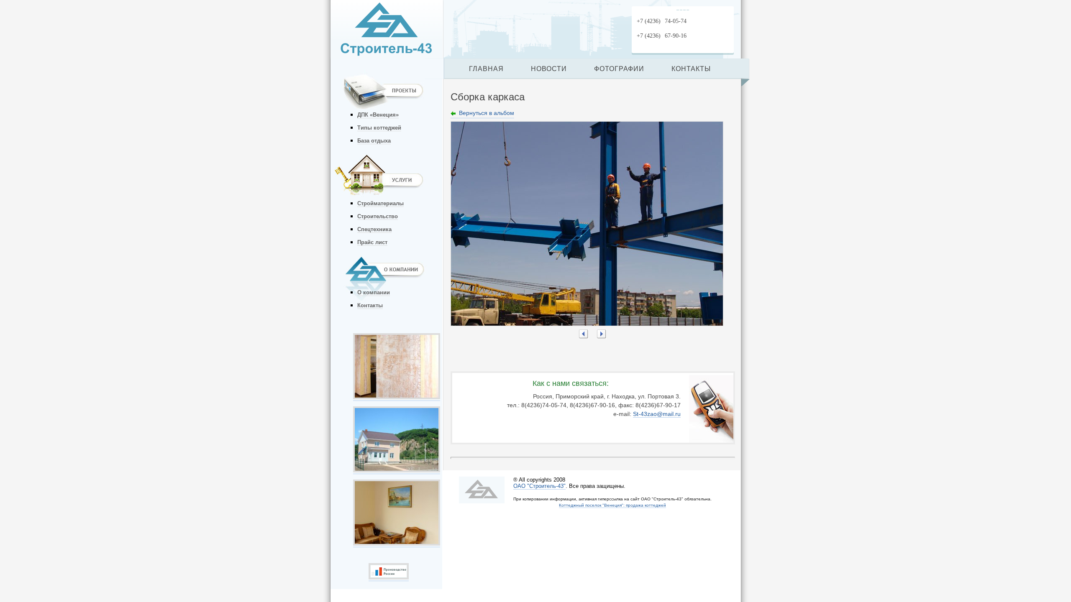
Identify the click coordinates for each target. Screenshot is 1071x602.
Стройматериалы (380, 203)
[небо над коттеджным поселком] (396, 470)
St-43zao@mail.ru (657, 414)
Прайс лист (372, 242)
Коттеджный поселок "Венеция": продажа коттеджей (612, 505)
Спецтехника (374, 229)
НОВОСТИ (549, 68)
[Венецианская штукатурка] (396, 397)
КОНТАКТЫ (691, 68)
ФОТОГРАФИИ (619, 68)
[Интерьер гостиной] (396, 543)
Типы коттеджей (379, 128)
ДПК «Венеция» (378, 115)
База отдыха (374, 141)
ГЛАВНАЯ (486, 68)
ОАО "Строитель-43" (539, 486)
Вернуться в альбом (486, 113)
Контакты (370, 305)
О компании (373, 292)
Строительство (377, 216)
